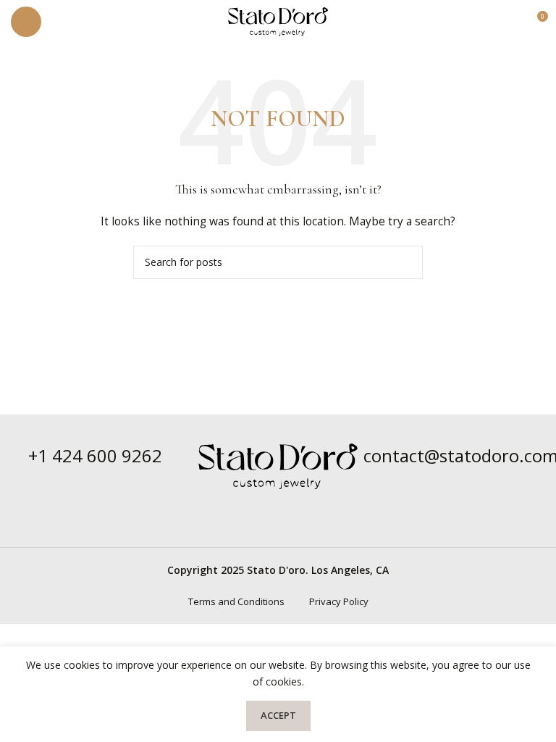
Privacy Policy (338, 601)
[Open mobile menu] (26, 21)
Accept (278, 715)
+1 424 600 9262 (95, 455)
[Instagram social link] (287, 507)
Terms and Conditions (236, 601)
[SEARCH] (406, 262)
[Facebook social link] (269, 507)
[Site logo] (278, 21)
